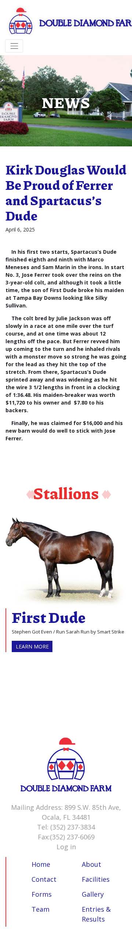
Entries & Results (96, 914)
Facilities (96, 879)
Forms (42, 894)
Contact (44, 879)
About (91, 864)
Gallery (93, 894)
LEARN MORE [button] (32, 646)
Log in (66, 846)
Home (41, 864)
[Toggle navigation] (14, 45)
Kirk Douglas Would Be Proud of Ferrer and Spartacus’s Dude (66, 192)
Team (41, 909)
